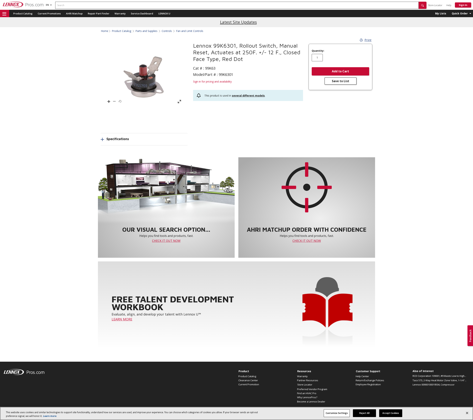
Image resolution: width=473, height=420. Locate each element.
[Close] (467, 413)
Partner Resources (307, 380)
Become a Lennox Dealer (311, 401)
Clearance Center (248, 380)
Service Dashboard (142, 13)
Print (368, 40)
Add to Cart (340, 71)
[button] (422, 5)
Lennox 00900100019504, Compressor (434, 384)
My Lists (440, 13)
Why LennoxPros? (307, 397)
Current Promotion (248, 384)
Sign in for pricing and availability (212, 81)
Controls (167, 31)
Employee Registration (368, 384)
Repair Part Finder (98, 13)
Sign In (463, 5)
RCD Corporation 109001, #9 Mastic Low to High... (439, 376)
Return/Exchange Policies (370, 380)
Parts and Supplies (146, 31)
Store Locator (435, 5)
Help (448, 5)
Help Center (362, 376)
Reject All (364, 413)
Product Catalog (23, 13)
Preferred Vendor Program (312, 389)
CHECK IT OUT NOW (166, 240)
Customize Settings (337, 413)
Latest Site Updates (238, 22)
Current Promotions (49, 13)
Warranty (120, 13)
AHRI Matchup (74, 13)
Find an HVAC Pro (306, 393)
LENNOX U (164, 13)
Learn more (49, 416)
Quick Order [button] (460, 13)
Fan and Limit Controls (189, 31)
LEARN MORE (122, 319)
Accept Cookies (390, 413)
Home (104, 31)
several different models (248, 95)
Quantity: (318, 50)
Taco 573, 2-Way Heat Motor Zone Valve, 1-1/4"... (439, 380)
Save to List (340, 81)
